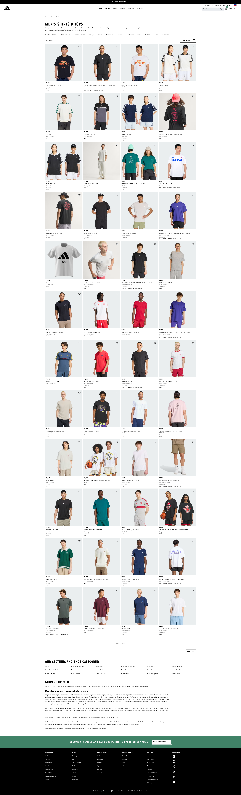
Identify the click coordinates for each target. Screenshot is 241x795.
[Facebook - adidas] (184, 756)
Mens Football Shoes (77, 666)
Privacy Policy (107, 791)
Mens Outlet (176, 674)
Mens (47, 666)
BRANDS (131, 9)
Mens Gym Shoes (177, 670)
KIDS (115, 9)
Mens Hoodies (75, 674)
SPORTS (122, 9)
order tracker (218, 5)
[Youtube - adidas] (184, 782)
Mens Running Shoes (128, 666)
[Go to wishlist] (230, 9)
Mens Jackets (100, 666)
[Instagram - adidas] (184, 761)
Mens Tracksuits (177, 666)
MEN (100, 9)
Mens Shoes (125, 674)
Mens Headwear (76, 670)
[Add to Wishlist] (79, 47)
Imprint (127, 791)
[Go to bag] (235, 9)
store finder (207, 5)
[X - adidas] (184, 766)
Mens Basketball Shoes (53, 670)
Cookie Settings (97, 791)
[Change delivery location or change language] (235, 5)
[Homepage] (7, 8)
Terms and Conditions (118, 791)
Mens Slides (151, 670)
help (212, 5)
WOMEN (107, 9)
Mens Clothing (50, 674)
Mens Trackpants (152, 674)
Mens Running (101, 674)
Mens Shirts (125, 670)
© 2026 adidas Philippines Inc (139, 791)
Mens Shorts (151, 666)
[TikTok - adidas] (184, 777)
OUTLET (140, 9)
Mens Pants (100, 670)
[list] (120, 35)
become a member (228, 5)
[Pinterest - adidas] (184, 771)
